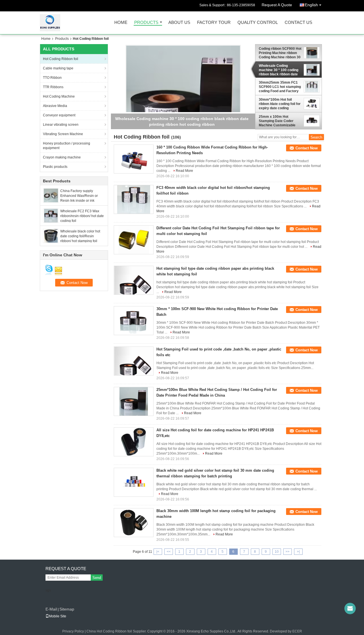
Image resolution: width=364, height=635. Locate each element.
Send (96, 578)
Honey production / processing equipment (66, 145)
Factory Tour (214, 22)
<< (169, 552)
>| (298, 552)
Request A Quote (277, 5)
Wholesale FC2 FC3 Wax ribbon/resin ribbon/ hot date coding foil (82, 216)
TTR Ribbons (53, 87)
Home (120, 22)
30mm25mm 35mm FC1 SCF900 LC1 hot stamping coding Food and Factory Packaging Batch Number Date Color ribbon (280, 87)
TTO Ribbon (52, 78)
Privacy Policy (73, 631)
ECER (297, 631)
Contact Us (298, 22)
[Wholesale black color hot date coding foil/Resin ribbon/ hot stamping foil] (51, 236)
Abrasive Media (55, 106)
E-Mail (51, 609)
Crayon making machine (62, 157)
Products (146, 22)
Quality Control (257, 22)
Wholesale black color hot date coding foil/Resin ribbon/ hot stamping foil (80, 236)
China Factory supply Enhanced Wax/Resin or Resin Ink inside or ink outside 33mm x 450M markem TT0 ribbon (79, 200)
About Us (179, 22)
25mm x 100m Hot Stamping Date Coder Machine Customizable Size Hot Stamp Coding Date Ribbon (277, 121)
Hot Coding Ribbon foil (60, 59)
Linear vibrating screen (60, 125)
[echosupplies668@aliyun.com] (350, 608)
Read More (184, 171)
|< (157, 552)
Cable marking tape (58, 68)
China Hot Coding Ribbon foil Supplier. (116, 631)
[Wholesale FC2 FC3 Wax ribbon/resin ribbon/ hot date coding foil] (51, 215)
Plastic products (55, 167)
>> (287, 552)
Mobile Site (57, 616)
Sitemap (66, 609)
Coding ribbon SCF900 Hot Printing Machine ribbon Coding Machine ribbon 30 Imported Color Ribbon (280, 53)
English (311, 5)
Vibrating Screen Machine (63, 134)
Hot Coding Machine (59, 96)
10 (277, 552)
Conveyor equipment (59, 115)
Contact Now (306, 148)
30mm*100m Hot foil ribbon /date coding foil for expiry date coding (280, 104)
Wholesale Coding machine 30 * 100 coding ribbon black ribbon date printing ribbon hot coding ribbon (279, 70)
